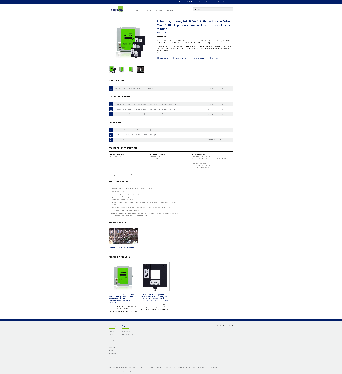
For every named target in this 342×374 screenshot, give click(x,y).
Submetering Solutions (130, 16)
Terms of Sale (157, 367)
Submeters (139, 16)
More (158, 53)
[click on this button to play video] (140, 69)
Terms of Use (150, 367)
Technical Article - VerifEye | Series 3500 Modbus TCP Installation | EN (136, 135)
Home (110, 16)
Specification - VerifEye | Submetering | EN (128, 140)
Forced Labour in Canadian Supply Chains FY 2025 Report (202, 367)
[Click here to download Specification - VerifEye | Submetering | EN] (111, 140)
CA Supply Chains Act (182, 367)
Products (115, 16)
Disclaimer (173, 367)
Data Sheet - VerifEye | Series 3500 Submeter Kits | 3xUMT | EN (134, 88)
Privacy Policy (165, 367)
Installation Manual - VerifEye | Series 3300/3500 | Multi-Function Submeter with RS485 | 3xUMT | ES (145, 109)
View (221, 88)
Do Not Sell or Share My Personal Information (120, 367)
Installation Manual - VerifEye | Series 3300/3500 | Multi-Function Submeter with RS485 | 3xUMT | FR (145, 114)
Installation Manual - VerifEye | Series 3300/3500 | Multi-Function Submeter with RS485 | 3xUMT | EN (145, 104)
